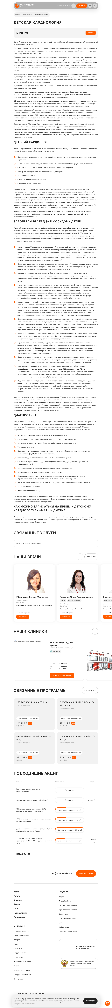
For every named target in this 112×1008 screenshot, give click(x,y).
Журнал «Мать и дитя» (22, 961)
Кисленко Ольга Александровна (76, 597)
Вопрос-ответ (63, 914)
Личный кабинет (65, 901)
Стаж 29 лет (20, 602)
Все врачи (91, 557)
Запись (82, 6)
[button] (80, 557)
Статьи (61, 923)
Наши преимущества (21, 935)
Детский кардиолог (22, 600)
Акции (61, 896)
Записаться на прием (62, 676)
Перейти (91, 33)
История (17, 939)
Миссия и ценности (21, 931)
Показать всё (89, 690)
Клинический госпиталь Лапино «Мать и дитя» (74, 609)
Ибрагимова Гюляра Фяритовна (32, 597)
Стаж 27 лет (63, 606)
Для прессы (18, 979)
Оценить (72, 965)
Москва (22, 7)
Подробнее (23, 617)
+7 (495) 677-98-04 (63, 5)
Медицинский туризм (22, 970)
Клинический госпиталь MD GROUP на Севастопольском (34, 605)
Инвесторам (18, 957)
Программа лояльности (68, 931)
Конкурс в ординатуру (22, 974)
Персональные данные (68, 905)
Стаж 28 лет (107, 606)
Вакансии (17, 965)
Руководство (18, 948)
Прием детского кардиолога (28, 543)
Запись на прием (86, 873)
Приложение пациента (67, 918)
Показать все (23, 854)
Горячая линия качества (68, 909)
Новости (17, 944)
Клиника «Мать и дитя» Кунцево (61, 644)
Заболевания (64, 927)
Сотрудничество (20, 952)
